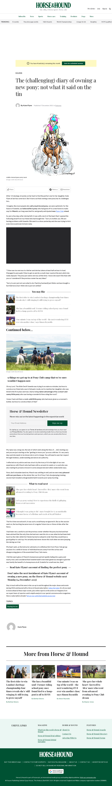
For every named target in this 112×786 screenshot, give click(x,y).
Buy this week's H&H (12, 762)
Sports (40, 16)
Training (63, 16)
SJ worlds (15, 22)
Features (58, 105)
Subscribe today (54, 588)
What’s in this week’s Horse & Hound (49, 731)
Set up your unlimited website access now (41, 596)
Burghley (94, 22)
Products (74, 16)
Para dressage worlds (31, 22)
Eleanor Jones (89, 702)
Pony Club (60, 211)
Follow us (55, 189)
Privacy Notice (17, 432)
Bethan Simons (13, 702)
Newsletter (66, 189)
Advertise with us (100, 762)
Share (11, 189)
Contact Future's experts (35, 762)
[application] (38, 245)
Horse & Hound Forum (96, 738)
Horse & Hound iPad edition (49, 736)
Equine (19, 73)
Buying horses (12, 606)
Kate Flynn (27, 105)
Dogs (83, 16)
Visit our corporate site (88, 777)
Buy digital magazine (57, 762)
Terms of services (36, 430)
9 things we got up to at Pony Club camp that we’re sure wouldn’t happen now (37, 379)
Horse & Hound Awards (96, 730)
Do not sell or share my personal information (56, 765)
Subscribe (22, 16)
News (32, 16)
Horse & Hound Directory (97, 734)
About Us (65, 730)
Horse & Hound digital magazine (47, 741)
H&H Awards (47, 22)
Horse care (51, 16)
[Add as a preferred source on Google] (56, 771)
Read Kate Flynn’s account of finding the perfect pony (38, 567)
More (92, 16)
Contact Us (66, 734)
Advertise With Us (69, 738)
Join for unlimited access (73, 63)
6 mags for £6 (81, 22)
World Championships (64, 22)
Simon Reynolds (64, 698)
